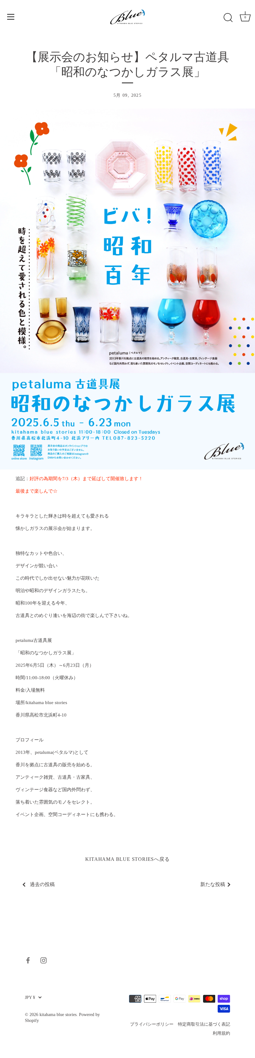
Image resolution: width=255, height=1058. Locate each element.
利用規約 (221, 1033)
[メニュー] (11, 17)
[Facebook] (28, 960)
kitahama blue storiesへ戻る (127, 859)
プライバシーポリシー (152, 1024)
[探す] (228, 18)
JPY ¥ (30, 997)
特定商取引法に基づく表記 (204, 1024)
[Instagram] (43, 960)
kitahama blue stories (57, 1014)
